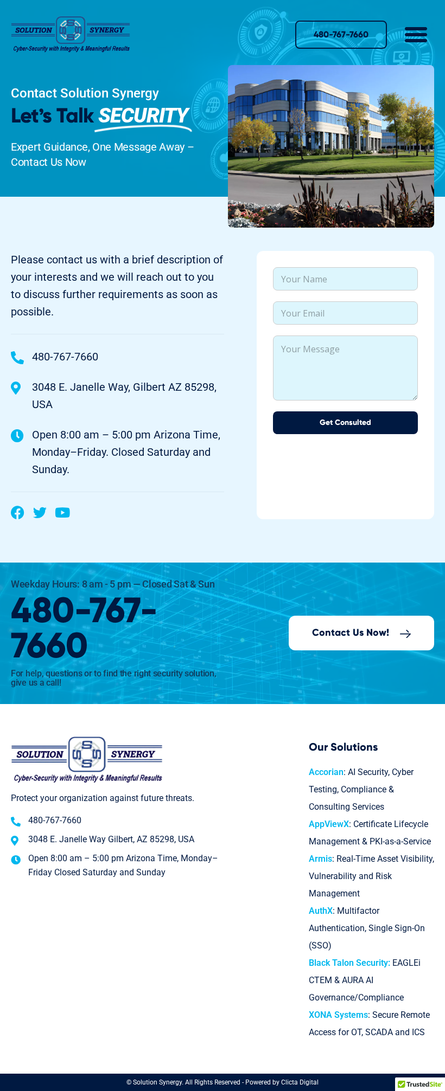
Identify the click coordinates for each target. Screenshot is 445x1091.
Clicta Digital (300, 1082)
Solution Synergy (157, 1082)
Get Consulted (345, 423)
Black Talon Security (348, 963)
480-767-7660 (84, 629)
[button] (416, 34)
